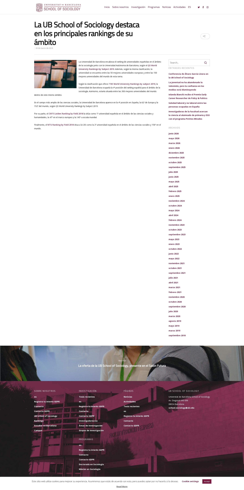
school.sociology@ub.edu (181, 407)
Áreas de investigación (90, 425)
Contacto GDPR (42, 411)
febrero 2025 (175, 191)
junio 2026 (174, 133)
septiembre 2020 (177, 306)
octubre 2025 (175, 162)
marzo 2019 (174, 330)
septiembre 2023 (177, 234)
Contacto (39, 406)
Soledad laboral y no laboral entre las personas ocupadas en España (187, 105)
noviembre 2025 (177, 157)
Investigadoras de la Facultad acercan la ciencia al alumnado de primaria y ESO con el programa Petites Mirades (189, 115)
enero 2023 (174, 244)
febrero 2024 (175, 220)
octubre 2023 (175, 229)
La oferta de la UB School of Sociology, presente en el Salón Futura (122, 363)
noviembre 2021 (177, 263)
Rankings (39, 420)
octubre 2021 (175, 268)
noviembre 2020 (177, 297)
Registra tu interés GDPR (47, 401)
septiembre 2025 (177, 167)
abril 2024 (173, 215)
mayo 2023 (174, 239)
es (35, 396)
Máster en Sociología (89, 469)
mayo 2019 (174, 325)
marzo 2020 (174, 316)
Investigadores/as (88, 420)
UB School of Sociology (45, 416)
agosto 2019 (175, 321)
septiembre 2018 (177, 335)
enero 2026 (174, 148)
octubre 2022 (175, 249)
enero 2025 (174, 196)
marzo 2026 (174, 143)
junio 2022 (174, 253)
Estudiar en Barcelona (45, 425)
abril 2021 (173, 282)
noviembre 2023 (177, 225)
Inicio (107, 7)
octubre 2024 (175, 205)
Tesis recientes (87, 396)
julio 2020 (173, 311)
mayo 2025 (174, 181)
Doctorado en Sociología (91, 464)
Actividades (179, 7)
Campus (38, 430)
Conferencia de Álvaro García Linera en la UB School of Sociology (188, 76)
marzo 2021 (174, 287)
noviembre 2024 (177, 200)
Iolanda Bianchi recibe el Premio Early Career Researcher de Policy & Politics (188, 96)
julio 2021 (173, 277)
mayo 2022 (174, 258)
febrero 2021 (175, 292)
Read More (122, 486)
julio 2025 (173, 172)
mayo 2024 (174, 210)
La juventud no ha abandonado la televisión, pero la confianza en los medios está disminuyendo (186, 86)
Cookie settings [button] (190, 481)
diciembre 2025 (176, 152)
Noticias (166, 7)
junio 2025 (174, 176)
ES (189, 7)
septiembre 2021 (177, 273)
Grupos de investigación (91, 430)
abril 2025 (173, 186)
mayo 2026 (174, 138)
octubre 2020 (175, 301)
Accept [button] (207, 481)
